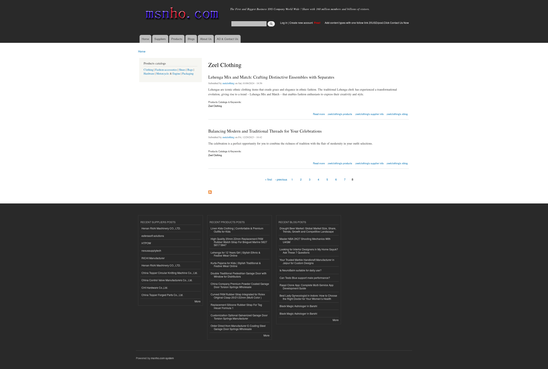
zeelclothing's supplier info (369, 114)
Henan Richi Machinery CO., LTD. (161, 228)
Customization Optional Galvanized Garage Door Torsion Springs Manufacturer (239, 316)
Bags (190, 70)
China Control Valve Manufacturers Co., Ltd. (166, 280)
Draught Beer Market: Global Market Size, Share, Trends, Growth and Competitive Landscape (308, 229)
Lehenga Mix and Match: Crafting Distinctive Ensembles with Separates (271, 77)
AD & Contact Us (227, 39)
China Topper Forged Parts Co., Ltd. (162, 295)
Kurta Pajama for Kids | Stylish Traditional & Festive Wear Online (236, 264)
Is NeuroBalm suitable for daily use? (301, 270)
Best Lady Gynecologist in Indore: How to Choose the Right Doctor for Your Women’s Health (308, 297)
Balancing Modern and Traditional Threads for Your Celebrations (265, 131)
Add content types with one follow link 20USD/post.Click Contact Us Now (367, 22)
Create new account (301, 22)
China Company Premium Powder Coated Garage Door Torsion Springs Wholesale (240, 285)
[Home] (181, 14)
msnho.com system (162, 358)
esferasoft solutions (152, 236)
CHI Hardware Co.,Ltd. (154, 287)
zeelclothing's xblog (397, 114)
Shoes (182, 70)
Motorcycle (162, 73)
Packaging (188, 73)
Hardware (149, 73)
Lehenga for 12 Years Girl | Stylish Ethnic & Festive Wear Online (235, 254)
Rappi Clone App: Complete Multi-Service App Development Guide (307, 286)
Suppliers (160, 39)
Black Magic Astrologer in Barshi (298, 306)
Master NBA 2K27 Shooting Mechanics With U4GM (305, 240)
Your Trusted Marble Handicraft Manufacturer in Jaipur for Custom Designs (307, 261)
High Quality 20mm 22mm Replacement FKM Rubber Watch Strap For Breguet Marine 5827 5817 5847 (239, 242)
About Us (206, 39)
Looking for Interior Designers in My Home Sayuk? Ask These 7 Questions (309, 250)
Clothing (148, 70)
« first (268, 179)
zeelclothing (228, 83)
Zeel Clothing (215, 106)
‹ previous (281, 179)
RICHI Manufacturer (153, 258)
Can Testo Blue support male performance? (305, 277)
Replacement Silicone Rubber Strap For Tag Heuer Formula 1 (236, 306)
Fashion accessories (166, 70)
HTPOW (146, 243)
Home (145, 39)
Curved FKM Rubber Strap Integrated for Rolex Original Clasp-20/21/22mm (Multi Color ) (238, 295)
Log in (283, 22)
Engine (176, 73)
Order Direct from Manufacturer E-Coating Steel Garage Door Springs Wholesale (238, 327)
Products (176, 39)
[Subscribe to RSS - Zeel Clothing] (210, 191)
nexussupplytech (151, 250)
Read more (319, 114)
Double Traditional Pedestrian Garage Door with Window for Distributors (239, 274)
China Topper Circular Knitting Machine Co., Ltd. (169, 273)
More (198, 301)
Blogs (191, 39)
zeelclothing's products (340, 114)
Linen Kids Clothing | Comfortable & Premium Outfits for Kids (237, 229)
